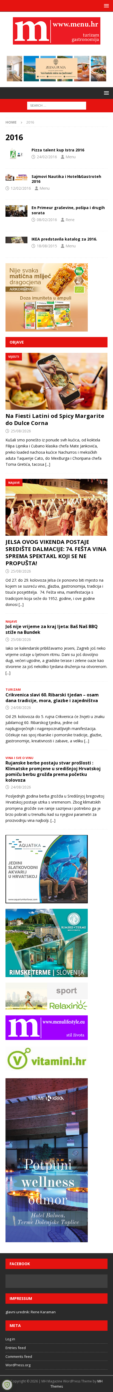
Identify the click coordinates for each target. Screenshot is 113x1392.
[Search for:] (56, 105)
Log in (10, 1339)
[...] (47, 464)
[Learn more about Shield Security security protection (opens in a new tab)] (7, 1385)
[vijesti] (16, 211)
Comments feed (18, 1356)
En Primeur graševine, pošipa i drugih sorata (68, 210)
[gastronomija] (16, 153)
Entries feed (15, 1347)
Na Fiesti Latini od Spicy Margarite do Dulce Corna (54, 419)
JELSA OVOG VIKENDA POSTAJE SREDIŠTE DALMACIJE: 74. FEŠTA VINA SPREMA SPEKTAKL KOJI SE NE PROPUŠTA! (55, 552)
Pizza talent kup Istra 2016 (58, 150)
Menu (71, 156)
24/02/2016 (47, 156)
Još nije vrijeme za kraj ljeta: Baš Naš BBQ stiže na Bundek (51, 629)
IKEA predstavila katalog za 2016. (64, 239)
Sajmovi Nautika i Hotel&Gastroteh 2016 (66, 179)
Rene (70, 219)
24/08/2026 (21, 707)
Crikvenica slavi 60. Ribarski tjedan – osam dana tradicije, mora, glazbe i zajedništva (52, 698)
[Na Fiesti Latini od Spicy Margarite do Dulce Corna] (56, 381)
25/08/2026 (21, 430)
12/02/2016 (21, 188)
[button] (105, 5)
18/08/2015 (47, 245)
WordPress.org (17, 1364)
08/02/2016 (47, 219)
